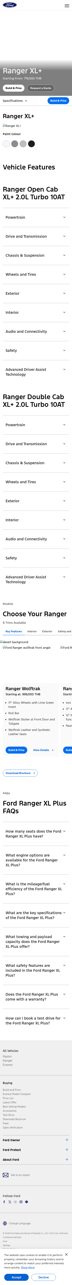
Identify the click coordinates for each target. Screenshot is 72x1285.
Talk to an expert (20, 1175)
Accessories (9, 1110)
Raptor (7, 1056)
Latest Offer (9, 1102)
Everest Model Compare (17, 1094)
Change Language (20, 1223)
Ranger (7, 1060)
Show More (28, 1267)
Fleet (6, 1123)
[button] (36, 215)
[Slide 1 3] (37, 761)
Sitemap (6, 1245)
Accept (16, 1277)
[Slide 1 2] (35, 761)
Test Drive (8, 1115)
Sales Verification (13, 1127)
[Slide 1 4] (40, 761)
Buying (7, 1083)
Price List (8, 1098)
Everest (8, 1065)
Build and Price (12, 1089)
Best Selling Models (14, 1106)
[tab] (14, 631)
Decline (43, 1277)
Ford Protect (12, 1150)
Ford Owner (11, 1140)
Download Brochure (14, 1119)
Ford (5, 1241)
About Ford (11, 1160)
